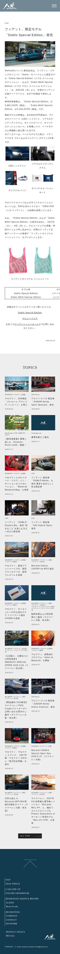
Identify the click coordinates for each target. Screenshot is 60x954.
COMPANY (12, 916)
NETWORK (11, 924)
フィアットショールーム (27, 324)
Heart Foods (12, 907)
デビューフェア (30, 318)
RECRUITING (13, 912)
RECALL (10, 936)
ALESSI (10, 903)
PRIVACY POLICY (15, 932)
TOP (8, 880)
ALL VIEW (25, 836)
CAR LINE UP (13, 889)
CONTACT (11, 920)
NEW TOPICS (13, 884)
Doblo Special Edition (30, 313)
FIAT (7, 23)
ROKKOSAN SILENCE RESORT (22, 899)
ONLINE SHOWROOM (17, 893)
